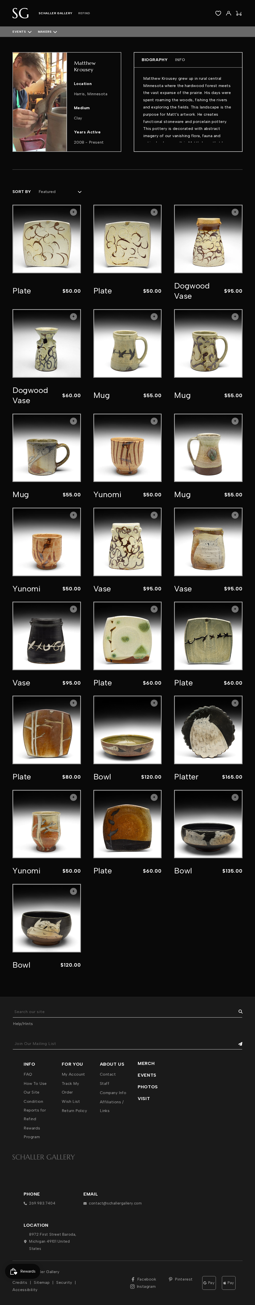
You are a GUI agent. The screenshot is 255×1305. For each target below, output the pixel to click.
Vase (102, 588)
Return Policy (74, 1110)
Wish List (71, 1101)
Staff (105, 1083)
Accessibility (25, 1289)
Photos (148, 1087)
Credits (19, 1282)
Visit (144, 1098)
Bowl (102, 776)
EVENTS (147, 1075)
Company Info (113, 1092)
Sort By (21, 191)
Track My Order (70, 1088)
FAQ (28, 1074)
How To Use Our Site (35, 1088)
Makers (45, 31)
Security (64, 1282)
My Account (73, 1074)
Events (19, 31)
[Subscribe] (236, 1044)
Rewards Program (32, 1132)
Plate (21, 290)
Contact (108, 1074)
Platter (186, 776)
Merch (146, 1063)
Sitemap (42, 1282)
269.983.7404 (42, 1203)
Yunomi (107, 494)
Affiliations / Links (112, 1106)
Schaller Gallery (45, 1271)
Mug (101, 395)
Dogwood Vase (192, 291)
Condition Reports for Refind (35, 1110)
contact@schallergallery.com (115, 1203)
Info (180, 59)
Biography (155, 59)
